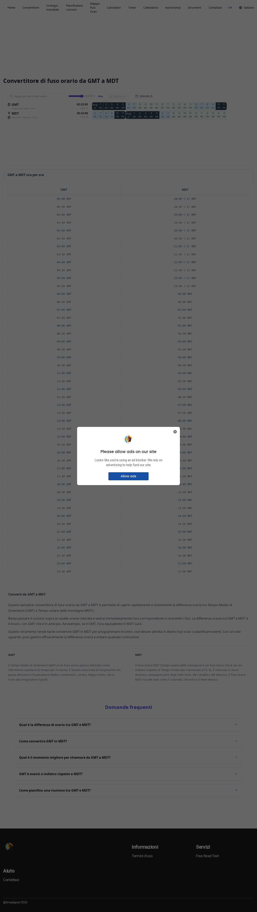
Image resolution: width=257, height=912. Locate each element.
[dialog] (128, 456)
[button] (128, 476)
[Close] (175, 432)
